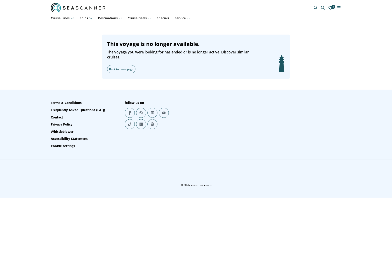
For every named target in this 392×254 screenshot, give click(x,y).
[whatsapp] (141, 113)
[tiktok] (130, 124)
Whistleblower (62, 131)
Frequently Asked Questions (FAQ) (78, 110)
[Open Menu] (339, 8)
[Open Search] (315, 8)
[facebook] (130, 113)
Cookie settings (63, 146)
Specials (163, 18)
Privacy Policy (61, 124)
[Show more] (72, 18)
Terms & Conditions (66, 103)
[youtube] (164, 113)
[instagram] (152, 113)
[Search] (322, 8)
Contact (57, 117)
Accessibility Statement (69, 138)
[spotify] (152, 124)
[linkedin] (141, 124)
